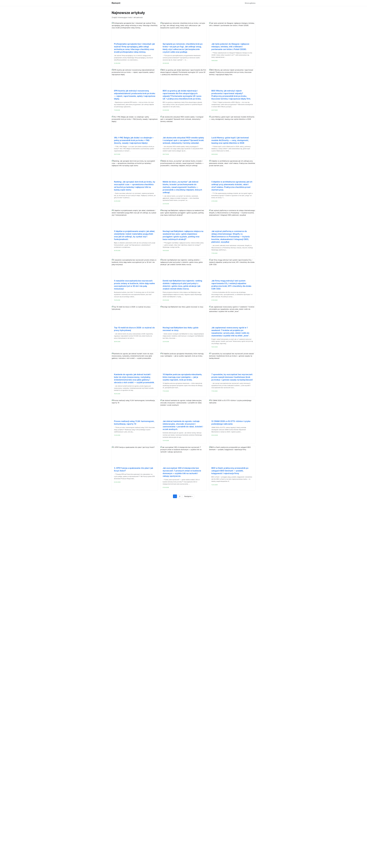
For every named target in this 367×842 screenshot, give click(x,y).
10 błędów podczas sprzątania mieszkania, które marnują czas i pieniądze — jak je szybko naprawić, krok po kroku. (182, 377)
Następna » (188, 496)
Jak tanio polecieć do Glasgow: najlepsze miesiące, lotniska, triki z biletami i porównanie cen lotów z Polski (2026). (230, 46)
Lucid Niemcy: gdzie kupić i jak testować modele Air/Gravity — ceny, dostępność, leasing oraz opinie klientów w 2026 (230, 140)
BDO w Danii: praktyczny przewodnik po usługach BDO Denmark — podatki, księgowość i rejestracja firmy (229, 471)
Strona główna (250, 3)
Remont (116, 3)
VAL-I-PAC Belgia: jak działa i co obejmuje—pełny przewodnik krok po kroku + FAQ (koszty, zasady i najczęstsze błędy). (134, 140)
